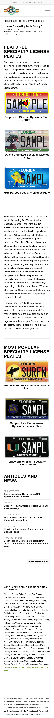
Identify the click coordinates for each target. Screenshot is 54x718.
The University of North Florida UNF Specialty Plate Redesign (22, 495)
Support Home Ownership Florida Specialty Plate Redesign (26, 507)
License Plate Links (34, 667)
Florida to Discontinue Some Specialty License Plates (23, 530)
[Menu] (46, 10)
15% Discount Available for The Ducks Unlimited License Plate (23, 519)
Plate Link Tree (17, 667)
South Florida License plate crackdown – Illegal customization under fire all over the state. (26, 543)
